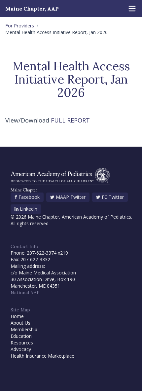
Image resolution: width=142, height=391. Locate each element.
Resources (22, 342)
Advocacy (21, 349)
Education (21, 336)
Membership (24, 329)
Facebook (29, 197)
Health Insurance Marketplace (42, 356)
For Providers (19, 25)
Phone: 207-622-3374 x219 (39, 253)
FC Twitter (113, 197)
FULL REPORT (70, 120)
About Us (20, 323)
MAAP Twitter (71, 197)
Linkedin (28, 209)
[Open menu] (132, 8)
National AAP (25, 293)
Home (17, 316)
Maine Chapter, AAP (32, 8)
